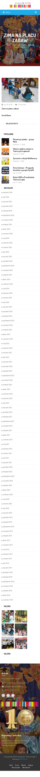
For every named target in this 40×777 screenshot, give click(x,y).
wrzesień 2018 (8, 586)
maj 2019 (6, 549)
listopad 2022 (7, 371)
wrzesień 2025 (8, 220)
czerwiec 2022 (8, 394)
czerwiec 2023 (8, 339)
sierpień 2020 (7, 485)
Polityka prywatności (9, 745)
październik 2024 (8, 266)
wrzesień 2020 (8, 481)
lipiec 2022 (6, 389)
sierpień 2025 (7, 224)
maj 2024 (6, 288)
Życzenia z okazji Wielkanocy (25, 158)
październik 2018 (8, 581)
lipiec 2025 (6, 229)
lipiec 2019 (6, 540)
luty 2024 (6, 302)
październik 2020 (8, 476)
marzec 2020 (7, 504)
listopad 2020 (7, 472)
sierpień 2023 (7, 330)
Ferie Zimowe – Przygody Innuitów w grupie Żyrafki (23, 169)
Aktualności (26, 767)
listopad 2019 (7, 522)
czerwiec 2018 (8, 600)
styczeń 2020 (7, 513)
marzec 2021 (7, 453)
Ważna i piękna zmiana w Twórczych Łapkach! (23, 150)
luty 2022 (6, 403)
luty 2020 (6, 508)
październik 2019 (8, 526)
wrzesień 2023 (8, 325)
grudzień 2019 (7, 517)
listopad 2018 (7, 577)
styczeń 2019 (7, 568)
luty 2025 (6, 252)
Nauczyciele (16, 767)
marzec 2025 (7, 247)
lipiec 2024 (6, 279)
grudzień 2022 (7, 366)
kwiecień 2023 (7, 348)
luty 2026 (6, 197)
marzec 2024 (7, 298)
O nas (17, 765)
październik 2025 (8, 215)
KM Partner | (24, 759)
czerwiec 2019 (8, 545)
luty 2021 (6, 458)
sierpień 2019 (7, 536)
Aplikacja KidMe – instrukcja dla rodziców (15, 741)
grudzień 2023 (7, 311)
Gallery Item (19, 45)
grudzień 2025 (7, 206)
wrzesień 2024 (8, 270)
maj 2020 (6, 499)
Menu (8, 12)
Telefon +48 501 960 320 (12, 690)
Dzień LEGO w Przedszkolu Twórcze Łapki (23, 178)
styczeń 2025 (7, 256)
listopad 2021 (7, 417)
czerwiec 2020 (8, 494)
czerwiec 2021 (8, 440)
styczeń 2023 (7, 362)
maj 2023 (6, 343)
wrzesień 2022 (8, 380)
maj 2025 (6, 238)
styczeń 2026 (7, 201)
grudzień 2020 (7, 467)
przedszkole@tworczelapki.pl (14, 686)
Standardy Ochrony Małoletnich (12, 743)
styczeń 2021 (7, 462)
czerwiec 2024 (8, 284)
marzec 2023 (7, 353)
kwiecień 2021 (7, 449)
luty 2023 (6, 357)
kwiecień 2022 (7, 398)
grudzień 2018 (7, 572)
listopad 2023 (7, 316)
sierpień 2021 (7, 430)
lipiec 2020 (6, 490)
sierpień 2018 (7, 591)
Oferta (23, 765)
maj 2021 (6, 444)
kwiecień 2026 (7, 192)
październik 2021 (8, 421)
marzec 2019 (7, 559)
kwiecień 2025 (7, 243)
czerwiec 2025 (8, 234)
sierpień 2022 (7, 385)
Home (9, 45)
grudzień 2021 (7, 412)
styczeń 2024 (7, 307)
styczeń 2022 (7, 407)
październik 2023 (8, 320)
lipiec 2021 (6, 435)
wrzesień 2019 (8, 531)
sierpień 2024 (7, 275)
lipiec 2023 (6, 334)
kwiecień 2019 (7, 554)
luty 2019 (6, 563)
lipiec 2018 (6, 595)
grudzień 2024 (7, 261)
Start (11, 765)
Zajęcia (30, 765)
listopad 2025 (7, 211)
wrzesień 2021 (8, 426)
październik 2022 (8, 375)
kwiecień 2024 (7, 293)
